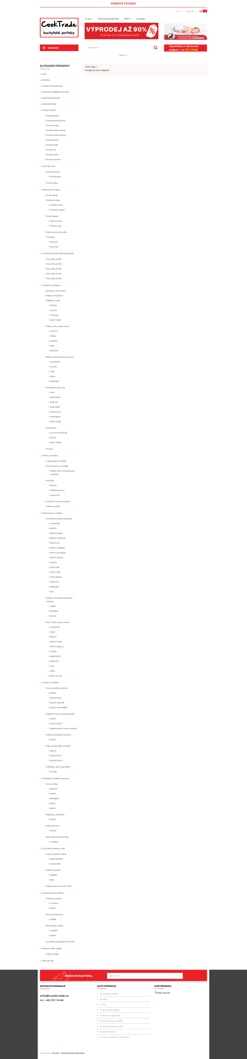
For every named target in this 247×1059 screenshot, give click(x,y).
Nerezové (54, 246)
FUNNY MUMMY (56, 859)
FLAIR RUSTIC (55, 412)
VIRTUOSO (54, 582)
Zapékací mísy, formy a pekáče (63, 728)
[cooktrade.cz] (59, 27)
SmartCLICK (55, 495)
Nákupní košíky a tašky (52, 948)
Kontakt (103, 999)
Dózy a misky (52, 784)
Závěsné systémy (54, 898)
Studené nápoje (53, 200)
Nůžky (52, 671)
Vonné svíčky (52, 183)
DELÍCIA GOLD (56, 698)
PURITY (53, 793)
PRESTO (53, 485)
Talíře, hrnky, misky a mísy (57, 326)
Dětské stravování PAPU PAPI (58, 886)
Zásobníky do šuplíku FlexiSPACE (60, 941)
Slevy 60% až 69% (53, 268)
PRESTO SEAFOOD (57, 538)
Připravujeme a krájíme (52, 513)
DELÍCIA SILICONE (57, 702)
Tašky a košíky (52, 954)
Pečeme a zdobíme (50, 682)
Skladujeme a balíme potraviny (55, 778)
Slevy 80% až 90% (53, 278)
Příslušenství (55, 176)
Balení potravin (52, 825)
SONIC (52, 632)
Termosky (50, 237)
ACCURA (53, 771)
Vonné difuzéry (53, 171)
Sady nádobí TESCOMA (56, 461)
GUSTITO (54, 331)
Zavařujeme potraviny (56, 120)
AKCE (44, 74)
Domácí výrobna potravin (111, 1026)
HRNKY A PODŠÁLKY (54, 295)
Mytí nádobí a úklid (54, 925)
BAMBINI (53, 875)
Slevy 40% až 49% (53, 259)
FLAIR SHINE (55, 407)
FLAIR (52, 392)
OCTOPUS (54, 903)
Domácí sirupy (52, 125)
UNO (52, 591)
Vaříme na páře (53, 506)
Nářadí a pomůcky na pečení (58, 734)
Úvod (121, 55)
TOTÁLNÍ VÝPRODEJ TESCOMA (114, 1037)
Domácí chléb (52, 145)
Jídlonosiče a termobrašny (57, 837)
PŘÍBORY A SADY (53, 300)
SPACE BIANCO (56, 577)
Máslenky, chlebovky (55, 814)
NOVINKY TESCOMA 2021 (52, 86)
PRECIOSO (54, 661)
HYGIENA (46, 80)
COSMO (53, 651)
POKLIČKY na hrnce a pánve (58, 501)
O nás (102, 1004)
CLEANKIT (54, 930)
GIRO (52, 345)
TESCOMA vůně (48, 166)
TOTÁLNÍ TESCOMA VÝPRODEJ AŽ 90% (58, 253)
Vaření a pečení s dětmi (56, 854)
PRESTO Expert (56, 533)
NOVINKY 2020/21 (108, 1031)
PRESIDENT (54, 381)
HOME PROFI (55, 656)
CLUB (52, 371)
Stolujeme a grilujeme (51, 285)
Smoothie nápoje (57, 210)
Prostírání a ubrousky (55, 387)
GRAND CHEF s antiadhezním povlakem (62, 473)
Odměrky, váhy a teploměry (58, 766)
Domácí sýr (51, 149)
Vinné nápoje (52, 195)
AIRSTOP (53, 789)
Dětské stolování (53, 870)
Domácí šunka (52, 140)
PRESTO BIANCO (57, 646)
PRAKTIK (53, 305)
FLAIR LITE (54, 402)
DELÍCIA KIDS (55, 864)
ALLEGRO (54, 341)
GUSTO (53, 718)
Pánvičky (50, 480)
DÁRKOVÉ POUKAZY (123, 3)
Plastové (53, 242)
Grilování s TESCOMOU (56, 291)
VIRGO (52, 376)
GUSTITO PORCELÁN (58, 432)
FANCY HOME (55, 320)
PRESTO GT (55, 543)
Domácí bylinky (52, 115)
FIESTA (52, 803)
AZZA (52, 666)
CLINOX (53, 935)
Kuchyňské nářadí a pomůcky (59, 518)
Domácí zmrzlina (53, 159)
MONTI (53, 808)
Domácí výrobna (49, 110)
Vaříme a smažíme (50, 455)
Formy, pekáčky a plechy (56, 688)
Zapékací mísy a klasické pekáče (60, 714)
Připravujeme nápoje (51, 189)
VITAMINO (54, 611)
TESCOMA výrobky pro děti (53, 848)
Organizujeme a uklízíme (52, 893)
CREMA (53, 336)
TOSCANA (54, 315)
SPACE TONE (55, 572)
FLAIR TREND (55, 416)
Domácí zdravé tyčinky (56, 135)
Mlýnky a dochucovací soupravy (60, 357)
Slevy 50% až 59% (53, 264)
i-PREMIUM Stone (57, 490)
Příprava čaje (55, 226)
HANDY (53, 606)
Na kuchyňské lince (54, 914)
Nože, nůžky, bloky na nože (58, 622)
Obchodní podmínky (109, 993)
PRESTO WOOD (56, 557)
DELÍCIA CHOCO (56, 760)
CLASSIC (53, 310)
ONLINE (53, 919)
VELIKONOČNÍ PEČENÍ (51, 98)
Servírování (51, 428)
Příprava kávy (56, 221)
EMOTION (54, 350)
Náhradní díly (48, 960)
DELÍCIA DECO (55, 755)
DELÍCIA (53, 437)
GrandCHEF (55, 361)
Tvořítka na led (56, 205)
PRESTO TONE (56, 641)
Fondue (49, 448)
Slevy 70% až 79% (53, 273)
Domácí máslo (52, 154)
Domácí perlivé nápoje (56, 130)
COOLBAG (54, 841)
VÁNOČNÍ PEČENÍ (49, 104)
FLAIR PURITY (55, 397)
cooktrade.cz (46, 1053)
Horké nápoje (52, 216)
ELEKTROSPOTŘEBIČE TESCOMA (55, 92)
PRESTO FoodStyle (58, 552)
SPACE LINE (54, 567)
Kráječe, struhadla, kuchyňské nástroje (59, 600)
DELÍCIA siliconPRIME (58, 707)
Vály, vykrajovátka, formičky (58, 746)
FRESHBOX (54, 798)
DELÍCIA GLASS (56, 723)
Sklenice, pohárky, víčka (56, 232)
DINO (52, 880)
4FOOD (53, 819)
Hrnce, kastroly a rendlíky (57, 466)
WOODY (53, 562)
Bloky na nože (56, 675)
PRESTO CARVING (57, 548)
